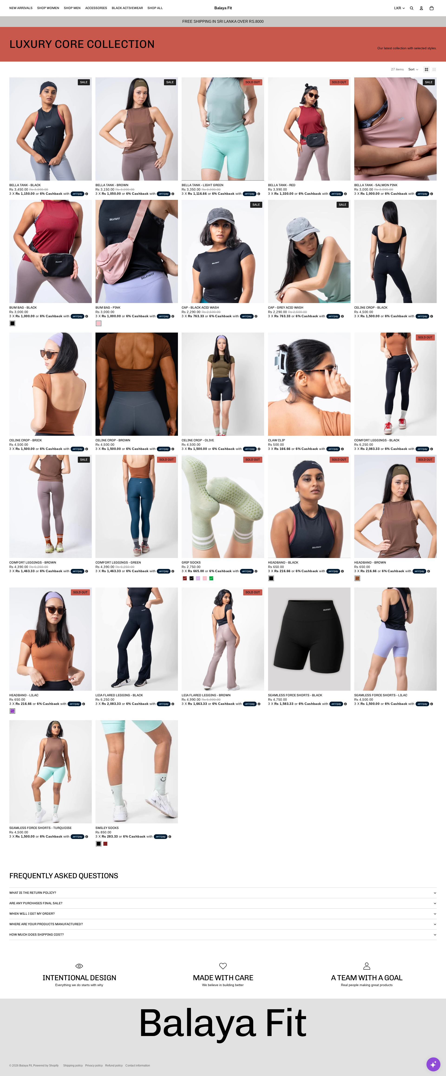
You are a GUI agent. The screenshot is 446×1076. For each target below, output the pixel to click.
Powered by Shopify (46, 1065)
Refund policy (114, 1065)
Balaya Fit (25, 1065)
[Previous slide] (16, 129)
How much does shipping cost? (36, 935)
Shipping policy (73, 1065)
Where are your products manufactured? (46, 924)
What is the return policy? (32, 893)
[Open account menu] (421, 8)
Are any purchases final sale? (35, 903)
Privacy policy (94, 1065)
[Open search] (412, 8)
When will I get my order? (32, 914)
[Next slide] (85, 129)
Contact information (137, 1065)
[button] (413, 69)
